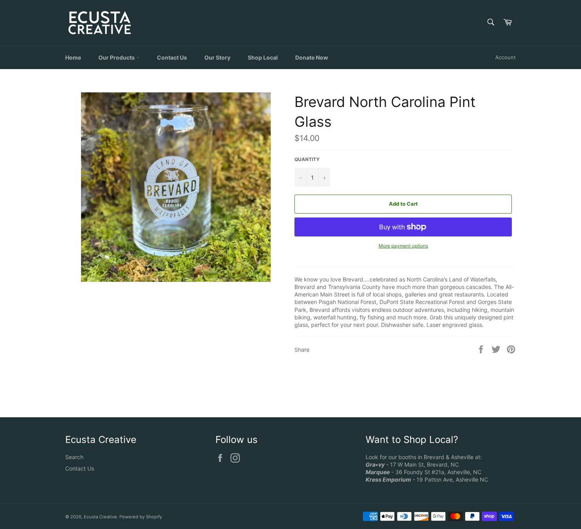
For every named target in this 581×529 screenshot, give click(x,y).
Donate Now (311, 57)
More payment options (403, 246)
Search (74, 457)
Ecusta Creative (100, 517)
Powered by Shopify (140, 517)
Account (505, 57)
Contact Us (172, 57)
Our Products (117, 57)
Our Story (217, 57)
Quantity (307, 159)
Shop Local (263, 57)
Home (73, 57)
